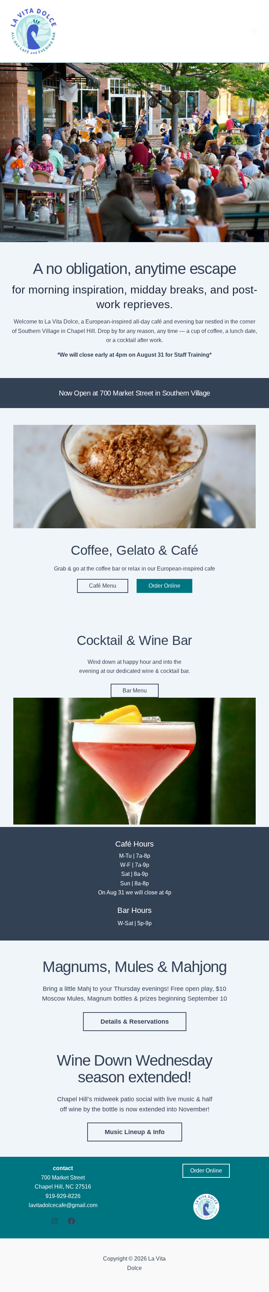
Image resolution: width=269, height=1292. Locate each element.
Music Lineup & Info (135, 1131)
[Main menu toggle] (254, 31)
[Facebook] (71, 1221)
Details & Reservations (135, 1021)
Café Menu (102, 586)
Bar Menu (135, 691)
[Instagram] (54, 1221)
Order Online (164, 586)
